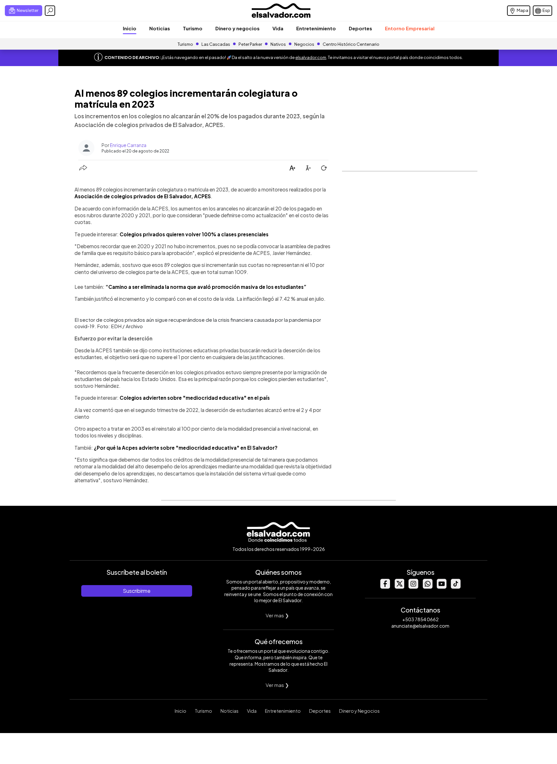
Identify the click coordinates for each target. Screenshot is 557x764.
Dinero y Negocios (359, 711)
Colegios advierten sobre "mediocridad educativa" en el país (195, 398)
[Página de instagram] (413, 587)
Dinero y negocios (237, 28)
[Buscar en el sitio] (50, 10)
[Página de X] (399, 587)
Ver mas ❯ (277, 615)
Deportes (360, 28)
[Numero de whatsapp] (427, 587)
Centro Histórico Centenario (351, 44)
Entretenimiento (316, 28)
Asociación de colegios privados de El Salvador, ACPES (142, 196)
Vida (277, 28)
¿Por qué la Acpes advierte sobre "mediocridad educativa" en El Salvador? (186, 448)
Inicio (129, 28)
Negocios (304, 44)
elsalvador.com (310, 57)
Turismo (192, 28)
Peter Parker (251, 44)
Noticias (159, 28)
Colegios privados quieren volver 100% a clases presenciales (194, 234)
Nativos (278, 44)
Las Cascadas (215, 44)
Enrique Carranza (128, 145)
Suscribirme (137, 590)
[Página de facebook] (385, 587)
